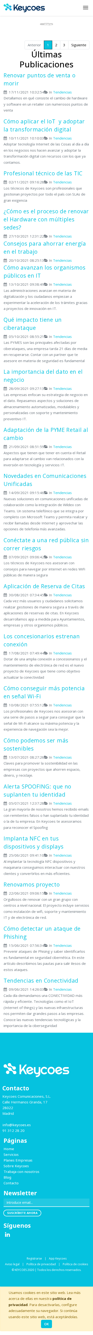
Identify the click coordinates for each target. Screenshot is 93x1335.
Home (9, 1148)
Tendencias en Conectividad (41, 980)
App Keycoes (58, 1258)
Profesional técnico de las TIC (43, 173)
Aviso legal (12, 1264)
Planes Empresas (18, 1160)
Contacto (11, 1183)
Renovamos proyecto (32, 884)
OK (46, 1324)
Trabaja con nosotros (21, 1171)
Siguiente (78, 44)
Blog (7, 1177)
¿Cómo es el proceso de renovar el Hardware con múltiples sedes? (46, 219)
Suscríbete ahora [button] (22, 1213)
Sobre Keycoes (16, 1165)
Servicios (11, 1154)
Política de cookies (75, 1264)
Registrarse (34, 1258)
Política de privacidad (41, 1264)
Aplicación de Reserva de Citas (44, 586)
